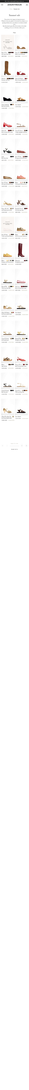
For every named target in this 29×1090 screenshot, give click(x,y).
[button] (27, 4)
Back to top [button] (14, 443)
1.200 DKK (21, 106)
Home (11, 9)
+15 (26, 188)
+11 (13, 58)
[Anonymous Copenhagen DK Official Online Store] (14, 4)
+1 (4, 162)
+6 (11, 136)
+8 (11, 84)
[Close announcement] (28, 1)
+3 (22, 370)
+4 (6, 214)
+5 (18, 136)
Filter (14, 32)
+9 (26, 292)
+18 (20, 240)
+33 (26, 58)
